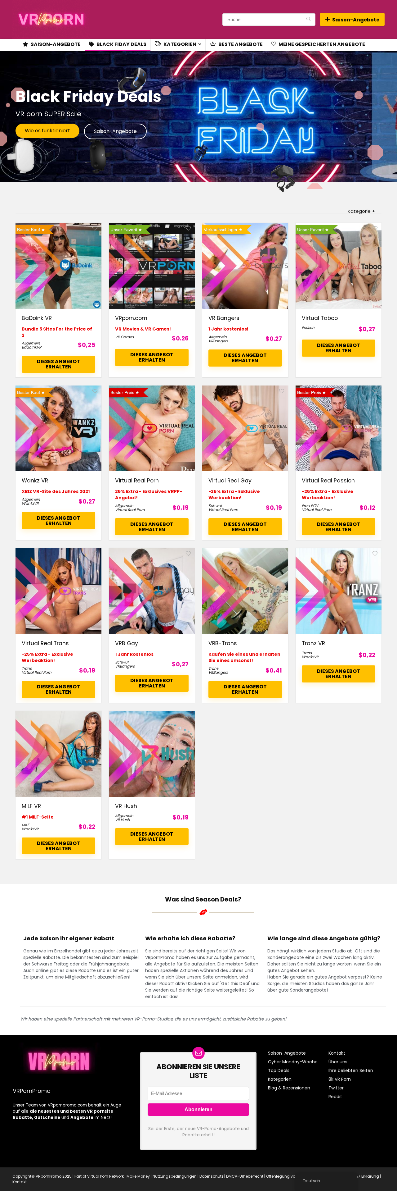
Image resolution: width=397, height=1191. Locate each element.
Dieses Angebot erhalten (58, 364)
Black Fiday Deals (121, 44)
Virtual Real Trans (45, 643)
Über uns (337, 1062)
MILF (25, 825)
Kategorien (179, 44)
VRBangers (218, 341)
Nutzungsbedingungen (175, 1176)
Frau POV (310, 505)
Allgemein (31, 343)
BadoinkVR (31, 347)
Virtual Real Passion (328, 480)
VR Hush (126, 806)
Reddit (335, 1096)
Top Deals (278, 1070)
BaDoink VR (37, 318)
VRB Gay (126, 643)
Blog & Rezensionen (289, 1088)
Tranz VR (313, 643)
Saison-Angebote (355, 19)
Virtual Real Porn (137, 480)
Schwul (215, 505)
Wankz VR (35, 480)
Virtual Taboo (320, 318)
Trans (27, 668)
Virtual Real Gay (230, 480)
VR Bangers (223, 318)
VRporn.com (131, 318)
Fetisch (308, 327)
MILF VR (31, 806)
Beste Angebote (240, 44)
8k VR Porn (339, 1079)
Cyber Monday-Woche (293, 1062)
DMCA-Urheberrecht (244, 1176)
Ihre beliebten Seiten (350, 1070)
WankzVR (30, 503)
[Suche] (308, 19)
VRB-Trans (222, 643)
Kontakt (336, 1053)
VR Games (124, 337)
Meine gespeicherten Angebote (321, 44)
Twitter (336, 1088)
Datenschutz (211, 1176)
